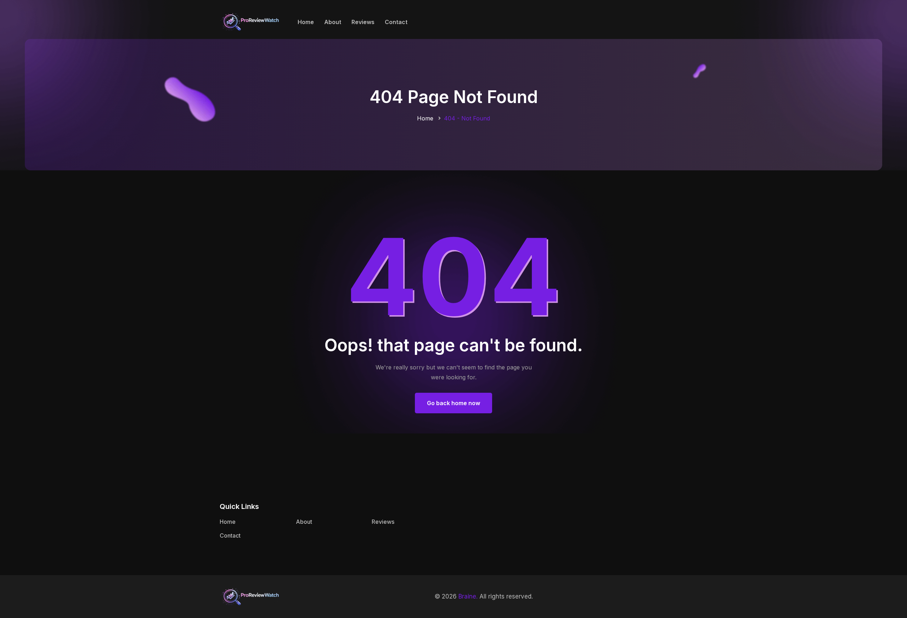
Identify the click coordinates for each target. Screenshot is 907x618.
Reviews (362, 21)
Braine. (468, 596)
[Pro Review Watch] (250, 21)
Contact (396, 21)
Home (306, 21)
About (332, 21)
